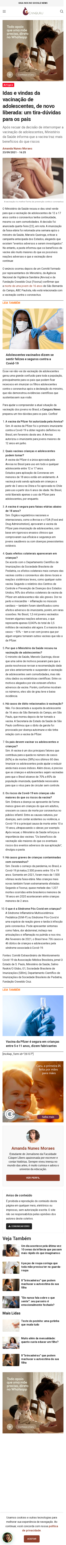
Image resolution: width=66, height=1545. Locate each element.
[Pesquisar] (61, 11)
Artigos (8, 85)
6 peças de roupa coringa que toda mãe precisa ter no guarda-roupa (41, 1267)
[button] (7, 1537)
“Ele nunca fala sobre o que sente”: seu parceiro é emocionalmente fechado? (38, 1301)
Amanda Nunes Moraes (33, 1148)
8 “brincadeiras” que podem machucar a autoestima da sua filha (40, 1284)
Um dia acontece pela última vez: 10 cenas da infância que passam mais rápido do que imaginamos (41, 1249)
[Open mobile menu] (4, 11)
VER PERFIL (33, 1177)
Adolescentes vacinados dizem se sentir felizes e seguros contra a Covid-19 (30, 359)
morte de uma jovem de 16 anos (24, 286)
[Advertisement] (33, 1471)
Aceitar (31, 1539)
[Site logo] (33, 11)
